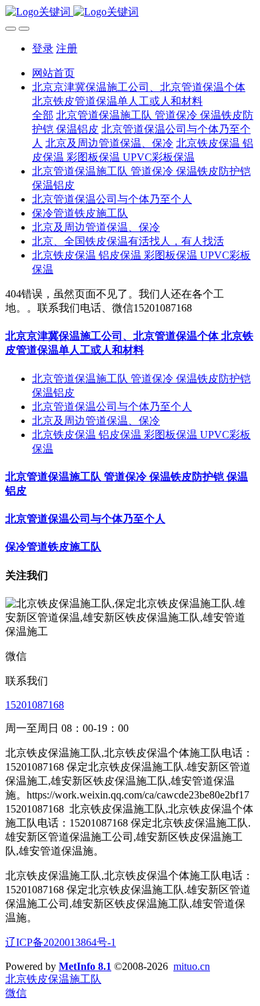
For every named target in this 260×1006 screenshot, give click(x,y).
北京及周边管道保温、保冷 (96, 420)
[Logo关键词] (130, 12)
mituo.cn (191, 966)
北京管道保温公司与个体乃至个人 (112, 406)
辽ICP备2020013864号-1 (60, 942)
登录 (42, 48)
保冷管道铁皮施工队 (53, 546)
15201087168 (34, 704)
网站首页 (53, 73)
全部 (42, 115)
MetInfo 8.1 (85, 966)
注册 (66, 48)
